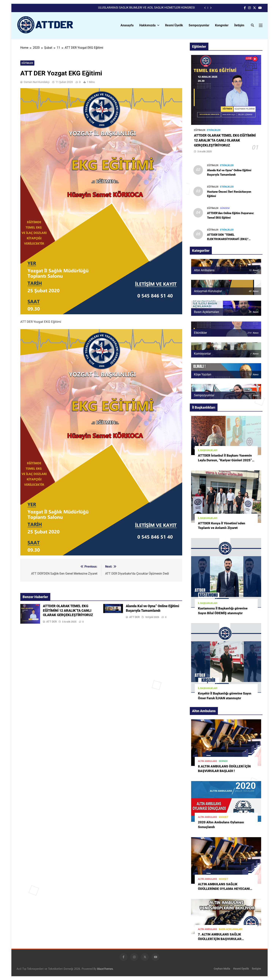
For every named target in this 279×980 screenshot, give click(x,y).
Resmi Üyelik (174, 25)
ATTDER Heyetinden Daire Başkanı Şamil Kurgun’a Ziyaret (158, 7)
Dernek (223, 761)
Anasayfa (127, 25)
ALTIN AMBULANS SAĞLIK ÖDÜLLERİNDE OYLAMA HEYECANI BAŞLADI (224, 889)
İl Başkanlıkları (207, 450)
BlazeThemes (105, 969)
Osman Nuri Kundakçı (36, 82)
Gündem (225, 208)
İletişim (239, 25)
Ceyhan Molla (222, 968)
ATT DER (51, 621)
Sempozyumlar (199, 25)
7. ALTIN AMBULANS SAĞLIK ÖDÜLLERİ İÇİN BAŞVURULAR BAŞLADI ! (219, 939)
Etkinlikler (214, 130)
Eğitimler (27, 63)
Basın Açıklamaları (230, 929)
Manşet (223, 817)
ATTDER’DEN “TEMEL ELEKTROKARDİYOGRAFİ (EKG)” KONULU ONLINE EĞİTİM (227, 239)
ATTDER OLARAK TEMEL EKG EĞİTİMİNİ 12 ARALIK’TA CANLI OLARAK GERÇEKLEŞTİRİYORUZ (68, 610)
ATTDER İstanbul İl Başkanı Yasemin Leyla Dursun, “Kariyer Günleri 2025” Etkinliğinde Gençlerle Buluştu (225, 460)
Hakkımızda (147, 25)
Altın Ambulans (207, 761)
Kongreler (222, 25)
